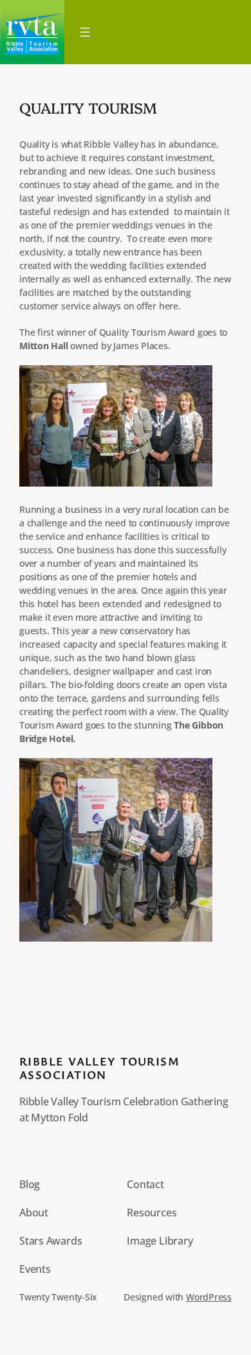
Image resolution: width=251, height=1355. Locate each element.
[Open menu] (85, 32)
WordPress (209, 1297)
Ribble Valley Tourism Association (99, 1067)
